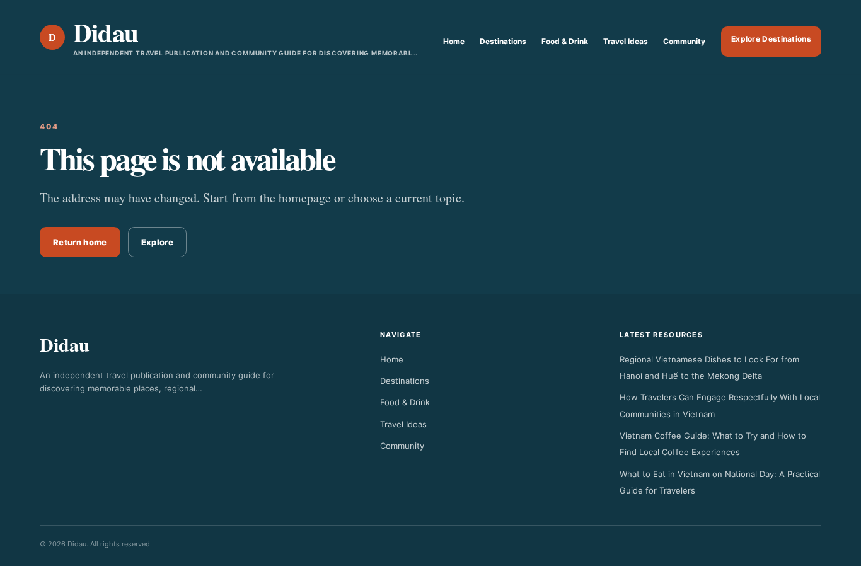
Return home (80, 242)
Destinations (503, 41)
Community (684, 41)
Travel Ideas (625, 41)
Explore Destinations (771, 38)
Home (454, 41)
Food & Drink (564, 41)
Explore (157, 242)
